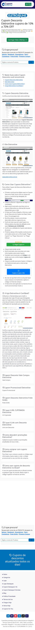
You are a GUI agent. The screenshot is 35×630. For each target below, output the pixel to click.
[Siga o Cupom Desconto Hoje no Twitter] (8, 615)
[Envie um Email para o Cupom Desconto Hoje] (27, 615)
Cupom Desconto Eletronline (14, 80)
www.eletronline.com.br (9, 177)
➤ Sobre (4, 574)
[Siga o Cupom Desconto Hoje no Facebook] (12, 615)
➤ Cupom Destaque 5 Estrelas (11, 590)
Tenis (26, 54)
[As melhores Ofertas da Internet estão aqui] (7, 4)
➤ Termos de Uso (7, 599)
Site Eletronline (9, 82)
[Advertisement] (17, 501)
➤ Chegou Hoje (6, 602)
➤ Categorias (6, 577)
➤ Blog (4, 593)
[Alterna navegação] (28, 4)
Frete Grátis (14, 56)
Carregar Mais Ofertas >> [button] (17, 40)
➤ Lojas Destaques (8, 584)
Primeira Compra (24, 56)
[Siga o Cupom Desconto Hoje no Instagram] (19, 615)
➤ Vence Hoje (6, 606)
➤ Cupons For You (7, 609)
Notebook (11, 54)
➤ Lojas (4, 581)
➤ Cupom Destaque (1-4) (9, 587)
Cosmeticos (5, 56)
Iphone (4, 54)
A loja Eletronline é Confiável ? (14, 86)
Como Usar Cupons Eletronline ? (15, 84)
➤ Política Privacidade (8, 596)
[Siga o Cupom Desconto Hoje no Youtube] (15, 615)
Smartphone (19, 54)
